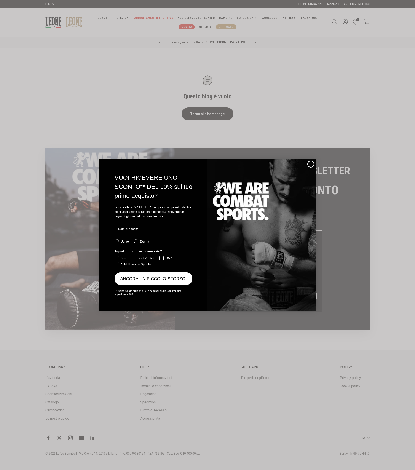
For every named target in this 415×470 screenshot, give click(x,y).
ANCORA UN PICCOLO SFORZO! (153, 278)
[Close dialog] (311, 164)
